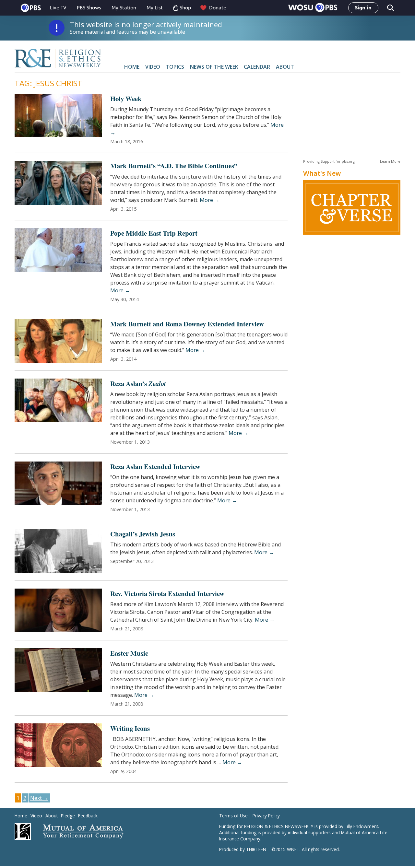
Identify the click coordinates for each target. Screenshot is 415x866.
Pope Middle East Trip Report (153, 233)
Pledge (68, 816)
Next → (39, 798)
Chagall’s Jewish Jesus (142, 534)
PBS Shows (89, 8)
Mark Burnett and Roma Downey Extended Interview (187, 324)
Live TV (58, 8)
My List (155, 8)
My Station (124, 8)
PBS (31, 8)
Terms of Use (233, 816)
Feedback (88, 816)
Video (152, 66)
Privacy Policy (266, 816)
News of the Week (214, 66)
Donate (217, 8)
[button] (312, 8)
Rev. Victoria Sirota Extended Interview (167, 593)
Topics (175, 66)
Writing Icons (130, 728)
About (285, 66)
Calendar (257, 66)
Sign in (363, 8)
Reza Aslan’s (138, 383)
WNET (293, 849)
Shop (185, 8)
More (209, 200)
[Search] (390, 8)
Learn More (390, 161)
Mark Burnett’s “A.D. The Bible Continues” (173, 165)
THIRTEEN (256, 849)
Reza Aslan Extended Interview (155, 466)
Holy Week (126, 98)
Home (131, 66)
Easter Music (129, 653)
